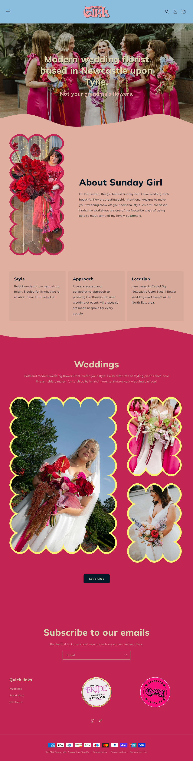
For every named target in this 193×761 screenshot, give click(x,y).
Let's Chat (96, 578)
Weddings (15, 688)
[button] (8, 12)
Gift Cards (16, 702)
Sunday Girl (61, 752)
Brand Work (16, 695)
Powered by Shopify (78, 752)
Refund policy (100, 752)
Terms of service (138, 752)
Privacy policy (118, 752)
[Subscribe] (126, 655)
